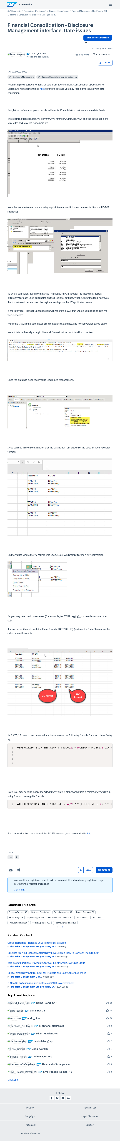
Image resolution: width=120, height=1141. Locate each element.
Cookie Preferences (30, 1133)
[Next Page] (62, 927)
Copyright (30, 1116)
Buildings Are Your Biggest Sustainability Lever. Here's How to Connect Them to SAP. (53, 953)
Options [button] (85, 43)
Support (90, 1125)
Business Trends (16, 912)
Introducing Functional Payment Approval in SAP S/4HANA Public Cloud (46, 963)
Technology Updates (63, 923)
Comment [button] (104, 870)
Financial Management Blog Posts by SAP (89, 11)
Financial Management (59, 11)
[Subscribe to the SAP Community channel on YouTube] (63, 1098)
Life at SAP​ (96, 917)
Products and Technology (35, 11)
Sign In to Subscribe (98, 37)
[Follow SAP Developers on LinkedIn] (68, 1098)
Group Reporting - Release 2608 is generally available (37, 942)
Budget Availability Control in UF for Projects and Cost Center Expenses (47, 973)
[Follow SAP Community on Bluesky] (57, 1098)
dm (10, 857)
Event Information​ (84, 912)
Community (25, 4)
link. (89, 833)
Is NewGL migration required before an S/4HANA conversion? (41, 983)
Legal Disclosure (90, 1116)
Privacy (30, 1107)
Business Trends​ (38, 912)
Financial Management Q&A (25, 977)
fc (17, 857)
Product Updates (16, 923)
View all (12, 1080)
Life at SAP (80, 917)
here (42, 89)
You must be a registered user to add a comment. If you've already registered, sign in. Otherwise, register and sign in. (58, 882)
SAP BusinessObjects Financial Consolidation (57, 77)
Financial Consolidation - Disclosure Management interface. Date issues (50, 27)
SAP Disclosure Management (21, 77)
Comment (19, 889)
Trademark (29, 1125)
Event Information (61, 912)
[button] (100, 62)
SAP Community (14, 11)
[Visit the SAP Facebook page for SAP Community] (51, 1098)
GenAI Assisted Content (58, 917)
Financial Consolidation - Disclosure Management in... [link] (33, 15)
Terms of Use (90, 1107)
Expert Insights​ (34, 917)
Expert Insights (15, 917)
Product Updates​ (39, 923)
